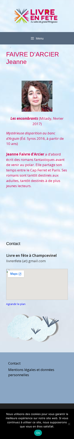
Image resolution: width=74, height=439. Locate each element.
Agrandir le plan (15, 304)
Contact (14, 363)
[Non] (69, 424)
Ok (38, 432)
